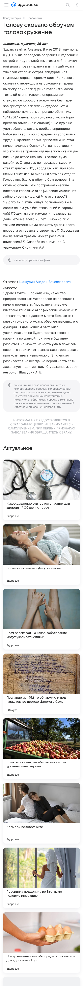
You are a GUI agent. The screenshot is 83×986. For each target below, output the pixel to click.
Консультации (12, 18)
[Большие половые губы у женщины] (41, 554)
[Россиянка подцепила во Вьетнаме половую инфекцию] (41, 878)
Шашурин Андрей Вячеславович (45, 282)
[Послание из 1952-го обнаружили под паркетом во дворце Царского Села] (41, 684)
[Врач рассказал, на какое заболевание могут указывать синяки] (41, 619)
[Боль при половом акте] (41, 813)
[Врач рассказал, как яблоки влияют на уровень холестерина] (41, 748)
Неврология (34, 18)
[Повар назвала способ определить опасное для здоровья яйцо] (41, 942)
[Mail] (13, 5)
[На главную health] (27, 5)
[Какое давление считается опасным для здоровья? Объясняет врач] (41, 490)
